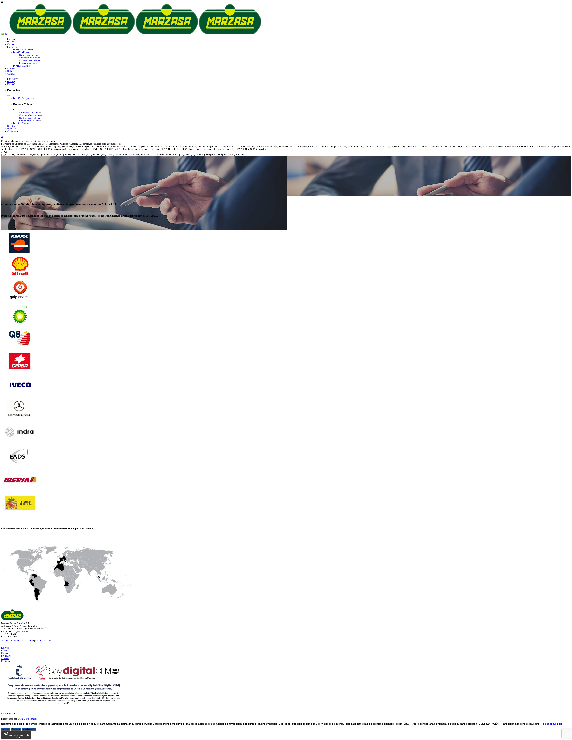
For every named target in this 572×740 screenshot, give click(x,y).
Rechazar (16, 729)
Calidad (4, 653)
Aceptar (5, 729)
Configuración (29, 729)
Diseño (4, 650)
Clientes (5, 658)
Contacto (5, 661)
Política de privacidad (23, 640)
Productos (6, 655)
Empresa (5, 647)
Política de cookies (44, 640)
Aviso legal (6, 640)
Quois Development (27, 719)
